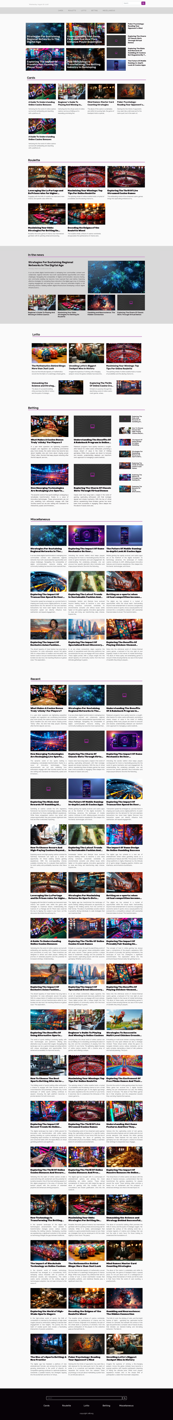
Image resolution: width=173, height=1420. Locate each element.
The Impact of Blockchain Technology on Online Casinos (48, 1264)
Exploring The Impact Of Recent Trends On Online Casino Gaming (45, 1127)
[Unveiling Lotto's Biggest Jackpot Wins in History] (86, 353)
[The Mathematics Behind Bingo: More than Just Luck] (49, 353)
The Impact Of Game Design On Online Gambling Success (137, 443)
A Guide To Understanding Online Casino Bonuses (41, 103)
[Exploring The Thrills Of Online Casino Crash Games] (129, 387)
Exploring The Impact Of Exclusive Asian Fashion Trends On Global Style (44, 645)
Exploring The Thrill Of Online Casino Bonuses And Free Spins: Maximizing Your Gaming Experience (85, 1174)
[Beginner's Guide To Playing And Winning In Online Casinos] (71, 91)
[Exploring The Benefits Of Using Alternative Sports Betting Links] (125, 489)
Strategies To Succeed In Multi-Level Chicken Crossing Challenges (123, 1035)
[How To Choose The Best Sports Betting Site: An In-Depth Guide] (48, 1065)
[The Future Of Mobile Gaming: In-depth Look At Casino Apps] (116, 65)
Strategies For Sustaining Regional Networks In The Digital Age (43, 39)
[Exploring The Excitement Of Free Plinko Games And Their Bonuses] (124, 1065)
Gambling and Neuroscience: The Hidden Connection (101, 313)
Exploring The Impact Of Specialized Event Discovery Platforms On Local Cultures (85, 645)
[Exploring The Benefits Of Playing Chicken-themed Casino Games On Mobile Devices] (124, 629)
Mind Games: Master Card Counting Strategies (101, 103)
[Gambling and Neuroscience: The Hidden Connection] (101, 302)
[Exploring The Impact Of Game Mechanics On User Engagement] (86, 535)
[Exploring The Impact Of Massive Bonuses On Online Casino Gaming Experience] (124, 1157)
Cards (60, 10)
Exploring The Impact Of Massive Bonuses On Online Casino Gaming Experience (122, 1173)
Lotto (83, 10)
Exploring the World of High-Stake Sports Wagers (47, 1312)
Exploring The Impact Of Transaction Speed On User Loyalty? (46, 597)
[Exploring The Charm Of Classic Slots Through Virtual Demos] (116, 40)
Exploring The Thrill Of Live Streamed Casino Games (84, 1125)
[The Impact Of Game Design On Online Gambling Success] (125, 442)
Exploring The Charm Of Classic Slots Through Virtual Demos (137, 39)
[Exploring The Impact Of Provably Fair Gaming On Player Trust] (125, 477)
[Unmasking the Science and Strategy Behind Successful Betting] (71, 387)
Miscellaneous (109, 10)
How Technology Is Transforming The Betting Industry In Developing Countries (83, 65)
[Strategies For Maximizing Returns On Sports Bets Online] (125, 454)
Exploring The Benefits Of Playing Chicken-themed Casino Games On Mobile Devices (121, 646)
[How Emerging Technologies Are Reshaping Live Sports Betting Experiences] (49, 474)
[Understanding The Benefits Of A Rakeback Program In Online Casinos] (92, 426)
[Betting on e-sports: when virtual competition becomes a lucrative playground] (124, 581)
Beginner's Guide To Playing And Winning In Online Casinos (69, 105)
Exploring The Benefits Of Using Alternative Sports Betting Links (137, 491)
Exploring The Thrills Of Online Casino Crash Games (102, 386)
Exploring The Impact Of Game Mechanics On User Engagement (86, 551)
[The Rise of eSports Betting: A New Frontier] (48, 1344)
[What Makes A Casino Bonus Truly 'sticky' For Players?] (49, 426)
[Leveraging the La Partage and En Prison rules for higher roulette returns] (47, 176)
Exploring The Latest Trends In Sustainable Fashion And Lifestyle (85, 597)
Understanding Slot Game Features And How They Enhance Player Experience (84, 39)
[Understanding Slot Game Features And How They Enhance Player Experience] (124, 1111)
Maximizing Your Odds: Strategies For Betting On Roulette (43, 231)
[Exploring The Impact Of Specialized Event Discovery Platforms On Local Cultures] (86, 629)
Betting (94, 10)
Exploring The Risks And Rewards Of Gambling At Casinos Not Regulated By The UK (137, 52)
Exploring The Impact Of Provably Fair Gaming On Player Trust (42, 64)
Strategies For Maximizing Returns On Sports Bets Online (137, 455)
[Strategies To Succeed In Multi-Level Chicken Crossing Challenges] (124, 1019)
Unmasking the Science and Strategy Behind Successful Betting (123, 1220)
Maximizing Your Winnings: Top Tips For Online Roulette (86, 1079)
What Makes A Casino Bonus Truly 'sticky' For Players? (47, 441)
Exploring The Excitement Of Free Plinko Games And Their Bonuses (123, 1081)
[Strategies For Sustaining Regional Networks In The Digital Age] (116, 277)
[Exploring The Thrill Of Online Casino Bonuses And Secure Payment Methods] (48, 1157)
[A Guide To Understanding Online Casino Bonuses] (42, 91)
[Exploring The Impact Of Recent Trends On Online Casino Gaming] (48, 1111)
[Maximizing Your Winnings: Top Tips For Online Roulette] (86, 176)
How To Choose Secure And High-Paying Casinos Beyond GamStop (138, 431)
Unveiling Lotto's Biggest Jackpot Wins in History (121, 1358)
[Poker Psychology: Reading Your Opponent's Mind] (116, 28)
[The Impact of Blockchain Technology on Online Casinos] (48, 1250)
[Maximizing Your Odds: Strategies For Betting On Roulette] (47, 214)
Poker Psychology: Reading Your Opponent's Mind (136, 26)
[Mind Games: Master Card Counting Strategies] (101, 91)
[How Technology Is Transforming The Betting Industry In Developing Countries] (48, 1204)
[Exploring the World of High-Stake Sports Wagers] (48, 1298)
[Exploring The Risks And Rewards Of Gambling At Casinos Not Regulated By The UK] (116, 53)
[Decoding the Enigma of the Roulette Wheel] (86, 214)
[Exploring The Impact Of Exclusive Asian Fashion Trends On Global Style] (48, 629)
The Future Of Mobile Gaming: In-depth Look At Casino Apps (137, 63)
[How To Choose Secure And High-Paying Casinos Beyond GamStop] (125, 430)
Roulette (72, 10)
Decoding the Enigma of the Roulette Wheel (84, 1312)
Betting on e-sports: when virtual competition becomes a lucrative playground (123, 597)
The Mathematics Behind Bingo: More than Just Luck (84, 1264)
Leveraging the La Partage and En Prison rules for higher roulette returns (45, 193)
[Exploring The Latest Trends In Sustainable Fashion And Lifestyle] (86, 581)
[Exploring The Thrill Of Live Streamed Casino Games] (126, 176)
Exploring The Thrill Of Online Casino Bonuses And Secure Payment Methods (47, 1173)
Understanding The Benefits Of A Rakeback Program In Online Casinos (92, 442)
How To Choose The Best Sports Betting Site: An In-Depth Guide (46, 1081)
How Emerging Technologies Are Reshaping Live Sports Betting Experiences (47, 491)
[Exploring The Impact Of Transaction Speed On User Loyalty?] (48, 581)
